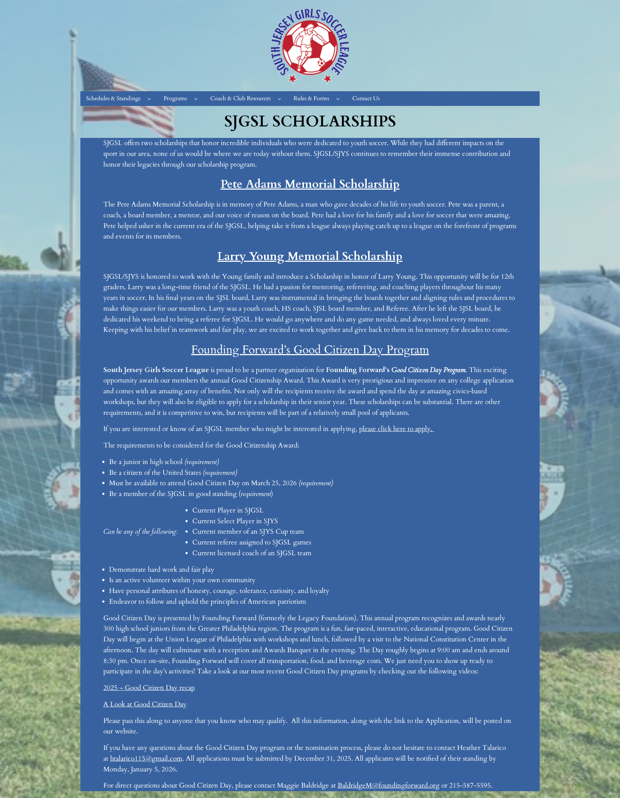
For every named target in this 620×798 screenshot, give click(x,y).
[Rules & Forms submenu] (338, 99)
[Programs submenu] (196, 99)
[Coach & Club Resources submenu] (279, 99)
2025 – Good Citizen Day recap (149, 687)
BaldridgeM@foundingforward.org (389, 785)
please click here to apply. (396, 428)
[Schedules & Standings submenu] (149, 99)
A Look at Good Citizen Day (145, 704)
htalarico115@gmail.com (146, 758)
